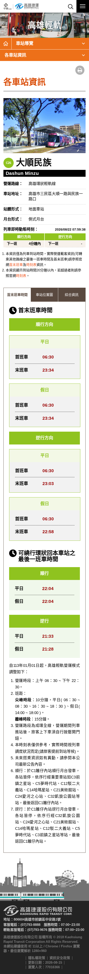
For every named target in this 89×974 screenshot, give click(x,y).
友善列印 (79, 70)
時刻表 (31, 265)
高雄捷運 (21, 6)
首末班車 (16, 265)
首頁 (5, 43)
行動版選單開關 (82, 6)
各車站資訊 (15, 55)
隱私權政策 (36, 958)
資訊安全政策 (60, 958)
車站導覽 (24, 43)
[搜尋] (70, 6)
